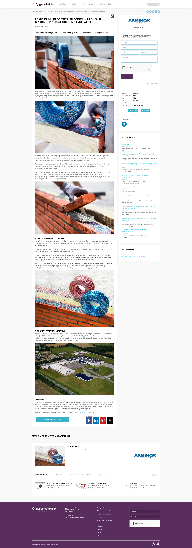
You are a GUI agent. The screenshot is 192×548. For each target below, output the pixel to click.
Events (91, 4)
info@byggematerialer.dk (76, 517)
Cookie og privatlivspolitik (104, 520)
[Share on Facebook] (147, 11)
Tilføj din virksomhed (104, 4)
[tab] (41, 474)
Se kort (146, 110)
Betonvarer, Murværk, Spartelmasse (133, 256)
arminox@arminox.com (140, 103)
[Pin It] (153, 11)
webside (134, 110)
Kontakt (99, 517)
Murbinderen (126, 144)
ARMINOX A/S (39, 402)
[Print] (159, 11)
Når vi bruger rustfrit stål (130, 187)
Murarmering (73, 446)
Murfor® (133, 483)
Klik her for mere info (52, 419)
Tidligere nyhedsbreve (104, 514)
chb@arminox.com (80, 412)
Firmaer (82, 4)
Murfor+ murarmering (97, 483)
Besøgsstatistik (101, 508)
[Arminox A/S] (145, 456)
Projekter (73, 4)
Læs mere (50, 489)
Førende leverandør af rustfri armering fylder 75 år (138, 154)
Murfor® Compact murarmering (60, 483)
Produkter (63, 4)
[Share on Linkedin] (150, 11)
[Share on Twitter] (156, 11)
